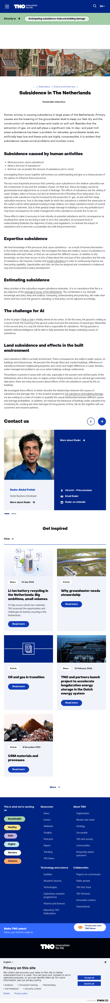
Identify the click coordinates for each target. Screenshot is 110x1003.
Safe (10, 836)
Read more (19, 625)
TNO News (49, 858)
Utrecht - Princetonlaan (78, 490)
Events (47, 819)
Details (6, 993)
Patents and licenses (54, 903)
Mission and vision (85, 819)
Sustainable (14, 819)
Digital (11, 844)
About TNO (79, 807)
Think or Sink (27, 319)
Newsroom (47, 807)
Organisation (82, 813)
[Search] (95, 6)
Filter (7, 539)
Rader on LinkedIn (75, 502)
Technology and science (54, 868)
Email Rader (72, 496)
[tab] (6, 513)
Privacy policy (21, 993)
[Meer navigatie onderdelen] (102, 19)
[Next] (102, 421)
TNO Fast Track (83, 887)
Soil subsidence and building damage (84, 394)
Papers (47, 845)
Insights (48, 832)
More (53, 787)
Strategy (80, 826)
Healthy (12, 827)
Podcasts (48, 839)
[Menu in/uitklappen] (7, 6)
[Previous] (91, 421)
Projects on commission (88, 874)
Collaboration (81, 868)
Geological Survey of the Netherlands (43, 292)
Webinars (48, 826)
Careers (12, 861)
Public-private (83, 880)
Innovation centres (86, 900)
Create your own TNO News (93, 927)
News (46, 813)
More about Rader (20, 502)
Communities (83, 845)
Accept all (89, 977)
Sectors (12, 853)
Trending (48, 852)
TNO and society (84, 839)
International (83, 906)
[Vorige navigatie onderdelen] (8, 19)
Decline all (89, 983)
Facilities (48, 874)
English (7, 962)
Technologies (50, 887)
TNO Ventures (83, 893)
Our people (82, 832)
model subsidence (56, 261)
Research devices (53, 880)
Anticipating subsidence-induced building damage (57, 19)
